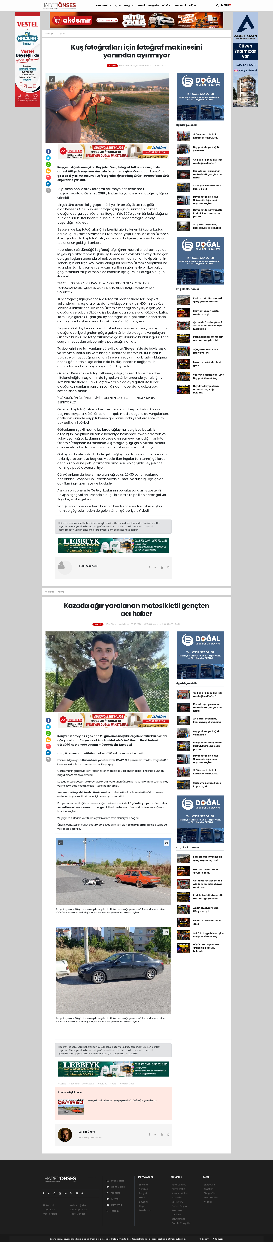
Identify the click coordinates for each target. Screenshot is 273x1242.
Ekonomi (101, 5)
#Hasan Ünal (127, 1083)
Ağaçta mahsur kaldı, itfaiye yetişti (205, 351)
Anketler (208, 1189)
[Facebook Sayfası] (45, 1193)
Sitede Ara (209, 1184)
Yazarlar (115, 1192)
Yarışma (115, 5)
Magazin (129, 5)
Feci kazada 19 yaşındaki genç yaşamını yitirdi (207, 300)
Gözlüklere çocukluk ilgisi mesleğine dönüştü (208, 161)
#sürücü (102, 1083)
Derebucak (180, 5)
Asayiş (61, 591)
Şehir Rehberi (178, 1218)
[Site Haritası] (78, 1193)
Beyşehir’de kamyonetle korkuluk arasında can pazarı (207, 213)
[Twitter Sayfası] (50, 1193)
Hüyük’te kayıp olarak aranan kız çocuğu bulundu (206, 389)
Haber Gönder (77, 1213)
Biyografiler (210, 1193)
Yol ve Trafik (178, 1189)
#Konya (62, 1083)
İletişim (114, 1210)
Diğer (193, 5)
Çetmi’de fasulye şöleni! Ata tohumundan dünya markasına (207, 325)
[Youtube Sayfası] (61, 1193)
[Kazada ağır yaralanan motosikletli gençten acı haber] (107, 671)
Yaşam (61, 33)
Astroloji (208, 1201)
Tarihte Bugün (179, 1206)
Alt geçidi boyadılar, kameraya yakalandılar (207, 226)
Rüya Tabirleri (211, 1197)
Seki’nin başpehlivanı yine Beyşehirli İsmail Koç (208, 376)
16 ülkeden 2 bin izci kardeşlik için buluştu (205, 136)
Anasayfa (50, 33)
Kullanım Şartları (78, 1205)
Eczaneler (177, 1197)
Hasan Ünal (90, 760)
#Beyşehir (74, 1083)
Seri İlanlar (177, 1214)
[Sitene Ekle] (84, 1193)
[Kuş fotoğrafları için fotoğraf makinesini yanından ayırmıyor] (107, 107)
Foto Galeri (117, 1180)
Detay (205, 1238)
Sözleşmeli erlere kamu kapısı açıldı (207, 187)
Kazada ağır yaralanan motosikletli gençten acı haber (207, 174)
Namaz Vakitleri (180, 1193)
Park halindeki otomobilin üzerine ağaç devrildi (208, 338)
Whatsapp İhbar (78, 1209)
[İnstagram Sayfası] (56, 1193)
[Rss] (72, 1193)
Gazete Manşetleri (181, 1223)
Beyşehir (153, 5)
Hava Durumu (179, 1184)
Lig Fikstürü (177, 1201)
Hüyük (166, 5)
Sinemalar (177, 1210)
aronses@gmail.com (90, 1137)
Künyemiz (116, 1204)
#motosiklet (88, 1083)
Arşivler (115, 1198)
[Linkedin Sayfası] (67, 1193)
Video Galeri (117, 1186)
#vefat (113, 1083)
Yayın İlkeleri (49, 1209)
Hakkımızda (49, 1205)
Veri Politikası (50, 1213)
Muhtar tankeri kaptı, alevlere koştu (206, 312)
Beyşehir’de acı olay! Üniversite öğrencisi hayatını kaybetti (205, 200)
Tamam (218, 1238)
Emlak (142, 5)
